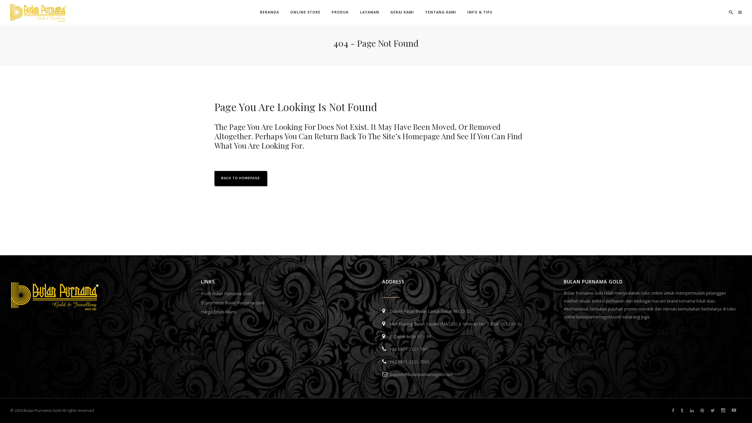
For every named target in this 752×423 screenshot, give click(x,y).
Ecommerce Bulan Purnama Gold (232, 303)
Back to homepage (240, 178)
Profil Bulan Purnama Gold (226, 293)
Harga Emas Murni (218, 312)
